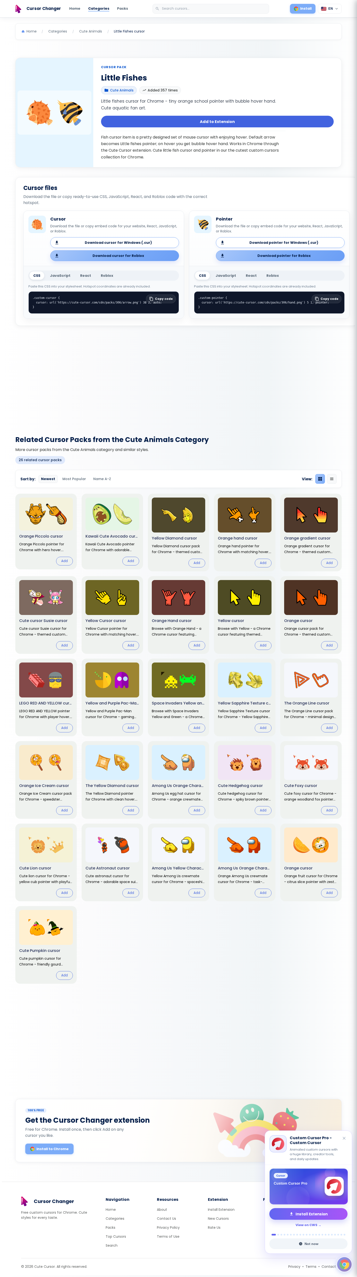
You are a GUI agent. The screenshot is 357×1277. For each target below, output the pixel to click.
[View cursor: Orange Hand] (178, 615)
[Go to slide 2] (277, 1235)
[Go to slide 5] (288, 1235)
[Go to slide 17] (325, 1235)
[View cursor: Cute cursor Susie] (46, 615)
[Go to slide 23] (344, 1235)
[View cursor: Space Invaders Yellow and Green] (178, 697)
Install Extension (221, 1209)
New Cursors (218, 1218)
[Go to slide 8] (297, 1235)
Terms (311, 1266)
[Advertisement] (178, 378)
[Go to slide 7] (294, 1235)
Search (112, 1245)
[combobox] (211, 8)
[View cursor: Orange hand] (244, 532)
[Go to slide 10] (303, 1235)
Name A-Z (102, 478)
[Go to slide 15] (319, 1235)
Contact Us (166, 1218)
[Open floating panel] (344, 1264)
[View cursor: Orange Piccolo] (46, 531)
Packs (122, 8)
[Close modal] (233, 607)
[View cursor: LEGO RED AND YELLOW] (46, 697)
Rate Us (214, 1227)
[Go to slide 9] (300, 1235)
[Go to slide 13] (313, 1235)
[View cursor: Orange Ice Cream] (46, 780)
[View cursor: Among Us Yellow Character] (178, 862)
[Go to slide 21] (338, 1235)
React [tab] (85, 275)
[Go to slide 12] (310, 1235)
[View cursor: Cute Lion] (46, 862)
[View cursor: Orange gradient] (311, 532)
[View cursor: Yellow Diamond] (178, 532)
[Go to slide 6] (291, 1235)
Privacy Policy (168, 1227)
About (162, 1209)
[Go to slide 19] (332, 1235)
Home (74, 8)
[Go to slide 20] (335, 1235)
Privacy (294, 1266)
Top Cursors (116, 1236)
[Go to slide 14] (316, 1235)
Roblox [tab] (107, 275)
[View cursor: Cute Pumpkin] (46, 945)
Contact (329, 1266)
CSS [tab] (36, 275)
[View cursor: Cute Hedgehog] (244, 780)
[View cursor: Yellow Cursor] (112, 615)
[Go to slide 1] (272, 1235)
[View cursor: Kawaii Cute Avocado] (112, 531)
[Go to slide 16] (322, 1235)
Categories (98, 8)
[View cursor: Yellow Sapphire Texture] (244, 697)
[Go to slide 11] (306, 1235)
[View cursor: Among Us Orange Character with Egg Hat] (178, 780)
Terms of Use (168, 1236)
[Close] (344, 1138)
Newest (48, 478)
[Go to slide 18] (329, 1235)
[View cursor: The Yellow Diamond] (112, 780)
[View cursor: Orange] (311, 615)
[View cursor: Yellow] (244, 615)
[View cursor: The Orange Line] (311, 697)
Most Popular (74, 478)
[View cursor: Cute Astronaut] (112, 862)
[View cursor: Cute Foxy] (311, 780)
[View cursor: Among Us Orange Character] (244, 862)
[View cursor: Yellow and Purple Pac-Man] (112, 697)
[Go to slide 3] (281, 1235)
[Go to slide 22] (341, 1235)
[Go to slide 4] (284, 1235)
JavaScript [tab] (60, 275)
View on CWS (306, 1225)
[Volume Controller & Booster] (308, 1186)
